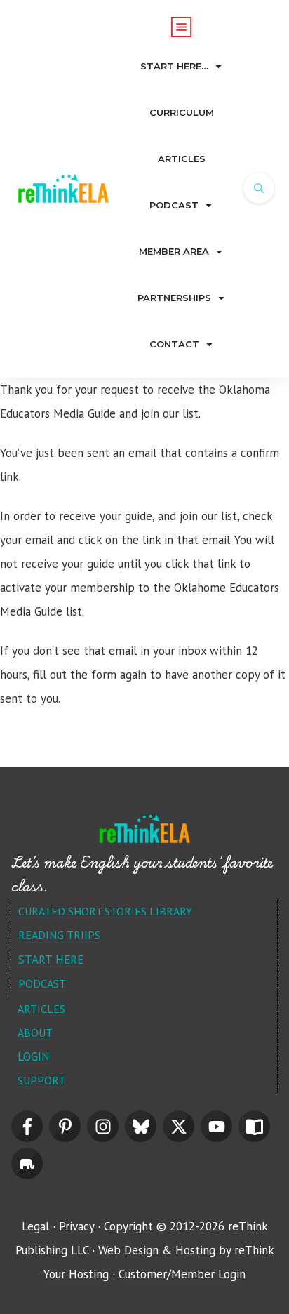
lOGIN (34, 1056)
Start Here (50, 959)
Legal (35, 1226)
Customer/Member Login (182, 1274)
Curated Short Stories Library (105, 911)
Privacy (76, 1226)
